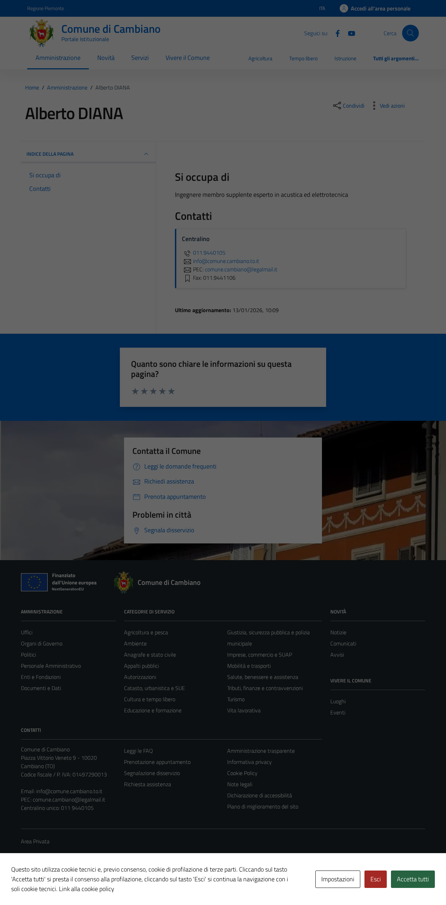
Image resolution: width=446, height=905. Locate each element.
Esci (375, 879)
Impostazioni (337, 879)
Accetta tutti (413, 879)
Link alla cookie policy (86, 889)
